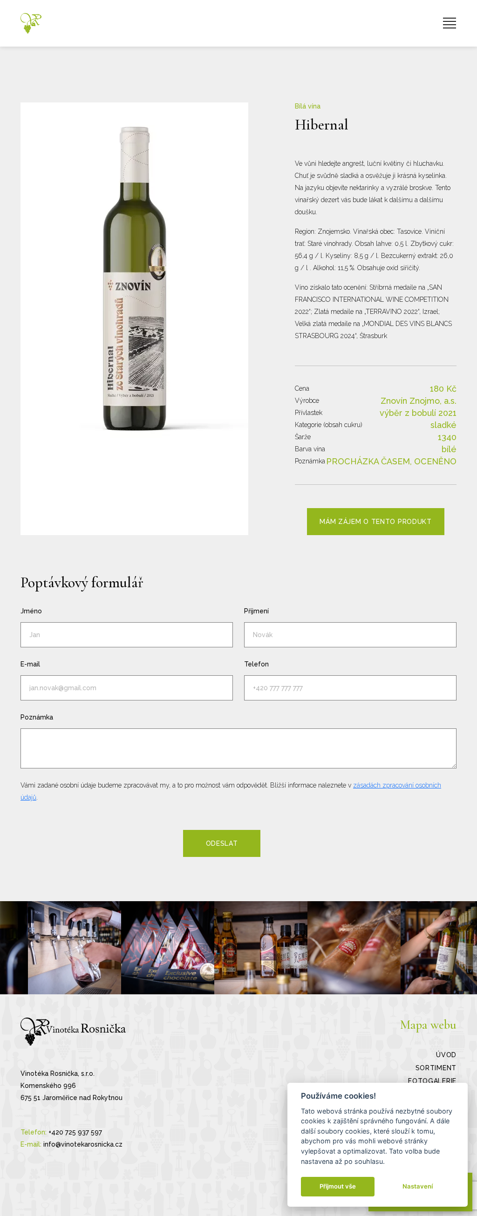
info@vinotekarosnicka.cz (83, 1144)
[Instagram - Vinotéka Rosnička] (74, 947)
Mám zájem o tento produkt (376, 521)
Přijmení (256, 611)
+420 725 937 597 (75, 1132)
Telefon (256, 664)
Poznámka (36, 717)
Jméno (31, 611)
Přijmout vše (338, 1186)
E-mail (30, 664)
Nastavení (417, 1186)
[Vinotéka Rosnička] (30, 23)
